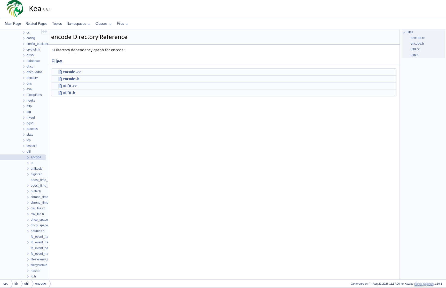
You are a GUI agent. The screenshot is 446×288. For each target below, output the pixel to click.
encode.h (71, 79)
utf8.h (69, 93)
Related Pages (36, 24)
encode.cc (72, 72)
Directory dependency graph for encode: (89, 49)
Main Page (13, 24)
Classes (101, 24)
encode (40, 283)
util (26, 283)
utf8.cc (70, 86)
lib (16, 283)
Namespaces (76, 24)
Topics (57, 24)
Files (120, 24)
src (5, 283)
